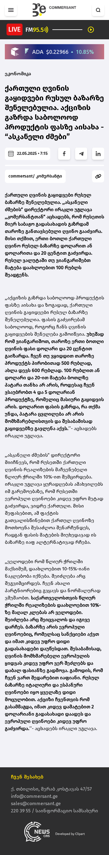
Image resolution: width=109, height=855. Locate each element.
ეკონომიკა (18, 74)
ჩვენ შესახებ (27, 777)
